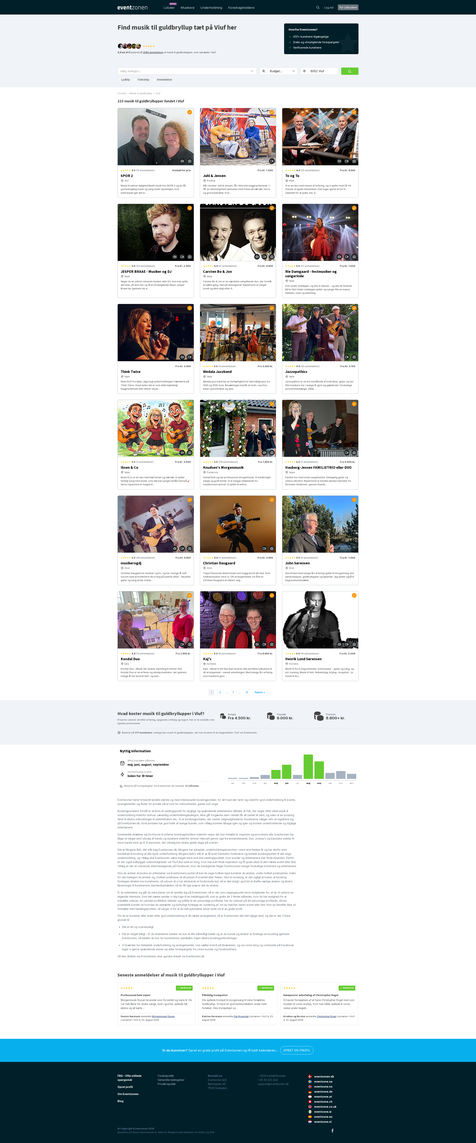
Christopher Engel (326, 1016)
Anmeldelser (164, 79)
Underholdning (211, 7)
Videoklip (143, 79)
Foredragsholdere (241, 7)
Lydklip (125, 79)
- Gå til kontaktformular (272, 1075)
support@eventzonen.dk (273, 1084)
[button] (187, 71)
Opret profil (125, 1086)
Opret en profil (297, 1050)
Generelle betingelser (171, 1079)
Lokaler (170, 6)
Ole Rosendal (241, 1016)
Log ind (328, 7)
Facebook (332, 1130)
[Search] (318, 7)
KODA (201, 1132)
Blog (120, 1101)
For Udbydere (348, 7)
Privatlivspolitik (167, 1084)
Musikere (187, 7)
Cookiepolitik (166, 1075)
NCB (212, 1132)
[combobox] (323, 71)
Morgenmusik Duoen (163, 1016)
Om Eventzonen (128, 1094)
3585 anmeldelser (153, 52)
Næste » (260, 692)
